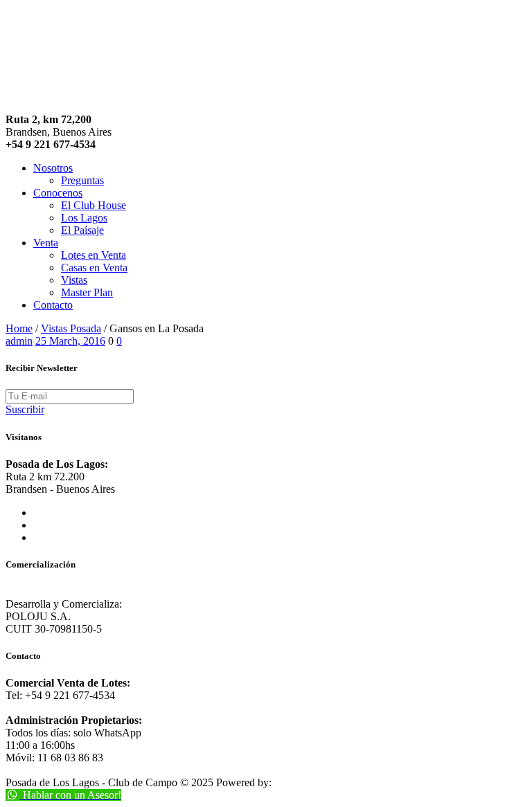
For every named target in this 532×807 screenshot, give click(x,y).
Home (19, 328)
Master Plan (87, 292)
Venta (45, 242)
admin (19, 341)
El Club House (93, 205)
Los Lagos (84, 218)
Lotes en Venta (93, 255)
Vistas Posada (71, 328)
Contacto (53, 305)
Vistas (74, 280)
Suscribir (25, 409)
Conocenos (57, 193)
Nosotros (53, 168)
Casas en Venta (94, 267)
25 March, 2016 (70, 341)
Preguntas (82, 180)
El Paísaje (82, 230)
